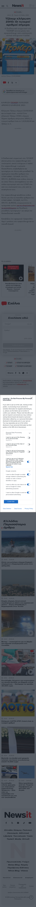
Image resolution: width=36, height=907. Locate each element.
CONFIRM (10, 501)
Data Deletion (7, 508)
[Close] (32, 398)
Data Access (18, 508)
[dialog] (18, 453)
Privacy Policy (29, 508)
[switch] (28, 438)
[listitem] (18, 433)
